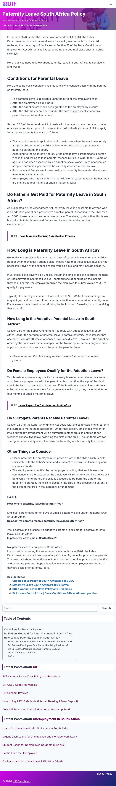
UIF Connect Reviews (15, 692)
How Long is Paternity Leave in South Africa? (32, 637)
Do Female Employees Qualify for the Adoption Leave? (38, 645)
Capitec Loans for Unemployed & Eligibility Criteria (32, 761)
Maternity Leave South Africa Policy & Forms (40, 584)
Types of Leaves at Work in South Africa (25, 25)
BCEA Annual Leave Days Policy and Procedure (42, 588)
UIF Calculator (21, 781)
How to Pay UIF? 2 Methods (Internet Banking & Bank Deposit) (40, 701)
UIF (35, 667)
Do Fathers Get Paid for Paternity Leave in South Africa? (39, 633)
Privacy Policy (103, 773)
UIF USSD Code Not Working (19, 684)
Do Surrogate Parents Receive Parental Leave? (34, 648)
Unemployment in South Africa (56, 719)
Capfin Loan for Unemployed (19, 753)
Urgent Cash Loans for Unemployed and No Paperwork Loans (40, 736)
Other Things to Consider (22, 652)
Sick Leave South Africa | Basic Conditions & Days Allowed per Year (54, 593)
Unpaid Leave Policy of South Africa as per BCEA (43, 580)
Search (106, 608)
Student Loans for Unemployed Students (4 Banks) (33, 744)
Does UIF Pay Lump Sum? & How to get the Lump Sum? (36, 709)
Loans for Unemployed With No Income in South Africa (35, 728)
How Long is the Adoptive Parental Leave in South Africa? (40, 641)
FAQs (11, 656)
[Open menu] (111, 3)
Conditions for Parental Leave (22, 629)
